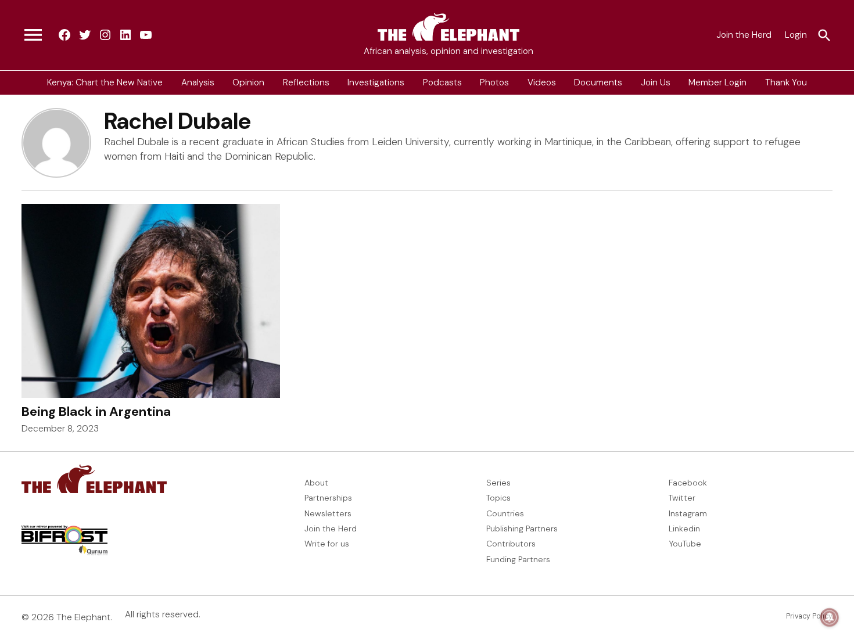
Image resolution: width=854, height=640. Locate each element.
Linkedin (684, 528)
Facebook (688, 482)
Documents (598, 82)
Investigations (375, 82)
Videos (542, 82)
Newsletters (327, 513)
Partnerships (328, 497)
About (316, 482)
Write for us (326, 543)
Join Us (655, 82)
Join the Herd (744, 35)
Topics (498, 497)
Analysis (197, 82)
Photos (494, 82)
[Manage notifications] (829, 617)
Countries (505, 513)
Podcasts (442, 82)
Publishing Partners (522, 528)
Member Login (717, 82)
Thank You (786, 82)
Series (498, 482)
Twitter (682, 497)
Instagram (688, 513)
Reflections (306, 82)
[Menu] (33, 35)
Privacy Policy (809, 616)
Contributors (511, 543)
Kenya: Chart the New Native (105, 82)
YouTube (685, 543)
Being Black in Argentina (96, 411)
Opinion (248, 82)
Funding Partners (518, 559)
